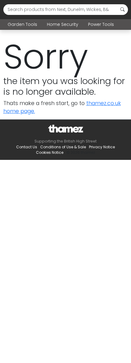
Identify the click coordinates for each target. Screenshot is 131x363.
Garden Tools (22, 24)
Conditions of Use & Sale (63, 147)
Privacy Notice (102, 147)
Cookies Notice (49, 152)
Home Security (62, 24)
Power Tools (101, 24)
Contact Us (26, 147)
